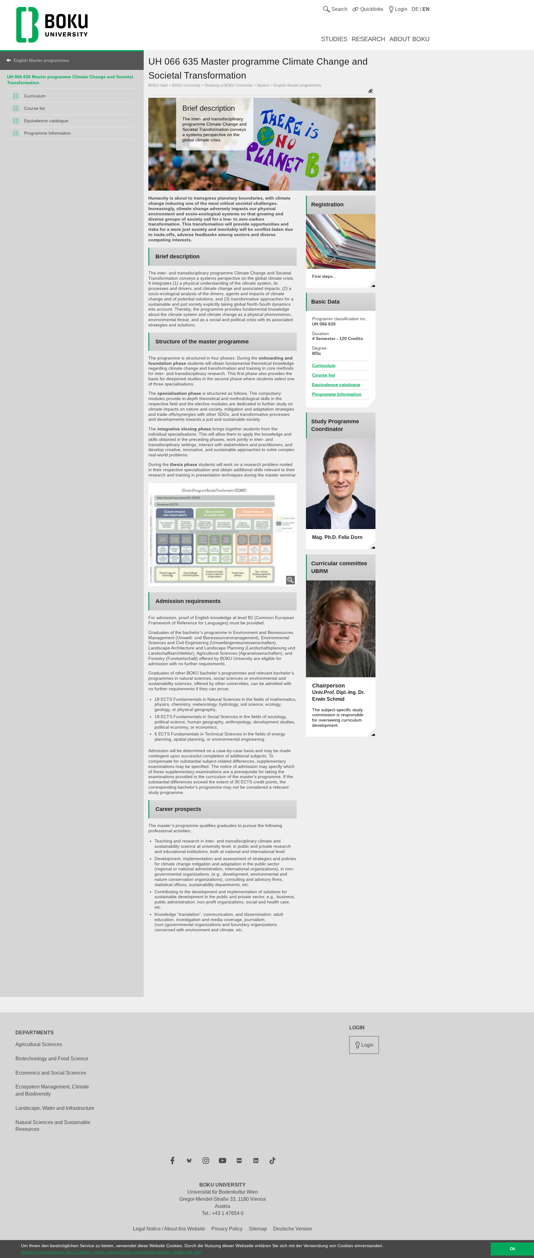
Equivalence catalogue (46, 120)
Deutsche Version (292, 1228)
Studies (263, 85)
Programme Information (47, 133)
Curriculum (34, 95)
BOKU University (186, 85)
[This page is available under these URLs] (370, 91)
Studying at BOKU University (228, 85)
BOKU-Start (158, 85)
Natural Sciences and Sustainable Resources (52, 1126)
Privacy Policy (227, 1228)
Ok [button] (512, 1249)
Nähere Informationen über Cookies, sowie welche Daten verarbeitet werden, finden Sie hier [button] (111, 1252)
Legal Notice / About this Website (169, 1228)
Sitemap (258, 1228)
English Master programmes (41, 60)
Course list (34, 108)
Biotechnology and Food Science (51, 1058)
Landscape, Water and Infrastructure (54, 1108)
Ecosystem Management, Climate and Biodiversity (52, 1090)
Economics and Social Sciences (50, 1072)
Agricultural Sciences (38, 1044)
